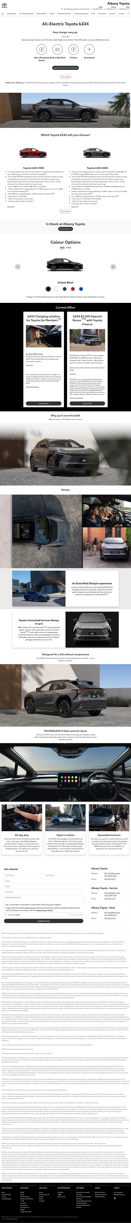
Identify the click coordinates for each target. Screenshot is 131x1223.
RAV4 (22, 1192)
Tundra (41, 1197)
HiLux (41, 1192)
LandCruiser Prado (26, 1199)
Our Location (118, 1192)
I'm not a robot (14, 915)
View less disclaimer (76, 398)
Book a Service (100, 1192)
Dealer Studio (13, 1219)
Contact (121, 13)
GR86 (59, 1194)
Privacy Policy (48, 1217)
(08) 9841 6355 (97, 9)
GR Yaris (60, 1192)
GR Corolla (61, 1197)
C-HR (22, 1201)
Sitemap (41, 1217)
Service (52, 13)
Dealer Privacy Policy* (44, 910)
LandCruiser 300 (25, 1212)
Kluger (22, 1209)
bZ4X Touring (24, 1197)
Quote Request (81, 1203)
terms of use (30, 908)
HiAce (41, 1199)
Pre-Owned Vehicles (26, 13)
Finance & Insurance (81, 13)
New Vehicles (11, 13)
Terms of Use (57, 1217)
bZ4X (22, 1194)
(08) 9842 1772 (111, 9)
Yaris (3, 1192)
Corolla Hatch (6, 1194)
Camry (4, 1197)
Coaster (41, 1201)
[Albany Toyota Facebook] (115, 1198)
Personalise (102, 13)
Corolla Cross (24, 1207)
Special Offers (41, 13)
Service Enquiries (101, 1194)
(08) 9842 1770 (124, 9)
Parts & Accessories (64, 13)
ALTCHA (79, 915)
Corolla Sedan (6, 1199)
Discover (112, 13)
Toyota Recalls (100, 1197)
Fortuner (23, 1203)
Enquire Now (44, 403)
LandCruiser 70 (44, 1194)
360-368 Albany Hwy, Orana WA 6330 (76, 9)
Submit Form (43, 921)
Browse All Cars (65, 229)
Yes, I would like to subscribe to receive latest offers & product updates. (34, 904)
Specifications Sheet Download (66, 68)
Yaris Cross (24, 1205)
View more (10, 207)
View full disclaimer (32, 387)
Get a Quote (65, 211)
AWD (68, 247)
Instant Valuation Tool (83, 1201)
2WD (62, 247)
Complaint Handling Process (70, 1217)
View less (73, 374)
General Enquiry (119, 1194)
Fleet (93, 13)
